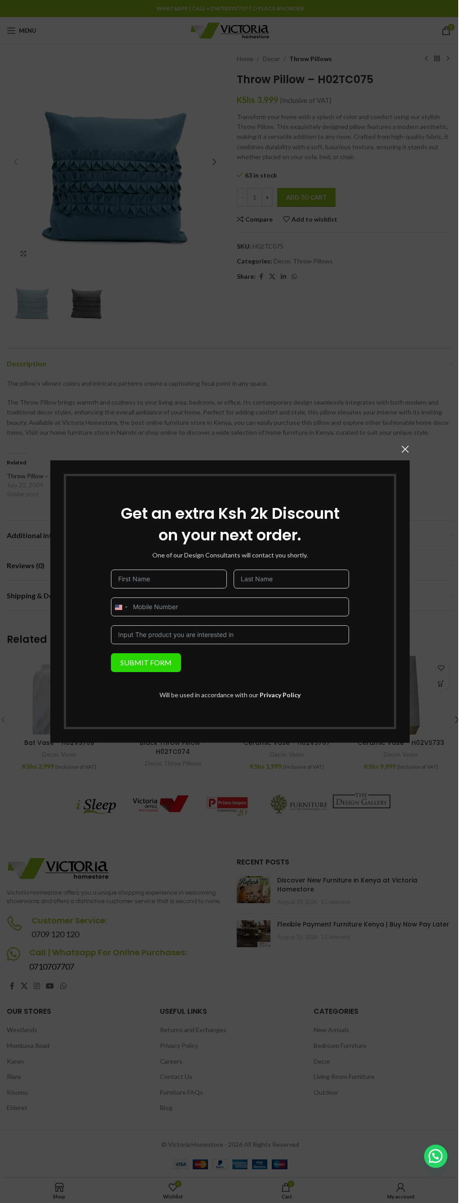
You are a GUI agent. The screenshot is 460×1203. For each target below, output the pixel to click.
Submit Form (146, 662)
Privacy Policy (280, 695)
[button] (435, 1156)
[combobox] (120, 607)
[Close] (405, 449)
